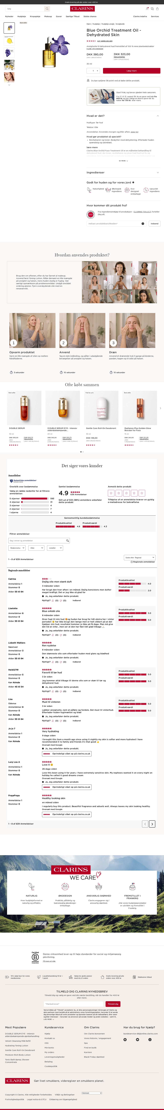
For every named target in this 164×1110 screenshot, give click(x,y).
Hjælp (47, 1034)
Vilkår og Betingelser (65, 1095)
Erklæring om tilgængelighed (63, 1099)
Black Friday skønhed (94, 1057)
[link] (119, 57)
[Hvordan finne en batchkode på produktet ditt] (143, 223)
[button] (9, 28)
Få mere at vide (49, 961)
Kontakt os (50, 1038)
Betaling (49, 1062)
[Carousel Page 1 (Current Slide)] (80, 451)
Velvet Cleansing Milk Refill (17, 1041)
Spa (86, 1043)
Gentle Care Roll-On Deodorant (20, 1050)
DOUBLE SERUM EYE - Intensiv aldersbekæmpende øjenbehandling (22, 1035)
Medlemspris (119, 57)
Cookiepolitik (51, 1066)
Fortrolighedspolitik (14, 1099)
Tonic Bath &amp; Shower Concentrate (17, 1061)
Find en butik (90, 1048)
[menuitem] (147, 8)
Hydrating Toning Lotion (16, 1046)
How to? (134, 132)
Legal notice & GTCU (36, 1099)
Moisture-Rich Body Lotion (17, 1055)
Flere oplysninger (95, 49)
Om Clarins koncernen (94, 1034)
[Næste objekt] (9, 85)
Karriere (88, 1052)
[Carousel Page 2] (83, 451)
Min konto (49, 1048)
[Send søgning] (47, 9)
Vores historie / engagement (97, 1038)
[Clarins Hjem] (82, 9)
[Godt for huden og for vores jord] (133, 182)
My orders (49, 1052)
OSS (46, 1043)
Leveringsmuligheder (55, 1057)
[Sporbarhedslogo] (91, 215)
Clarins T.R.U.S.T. (142, 212)
